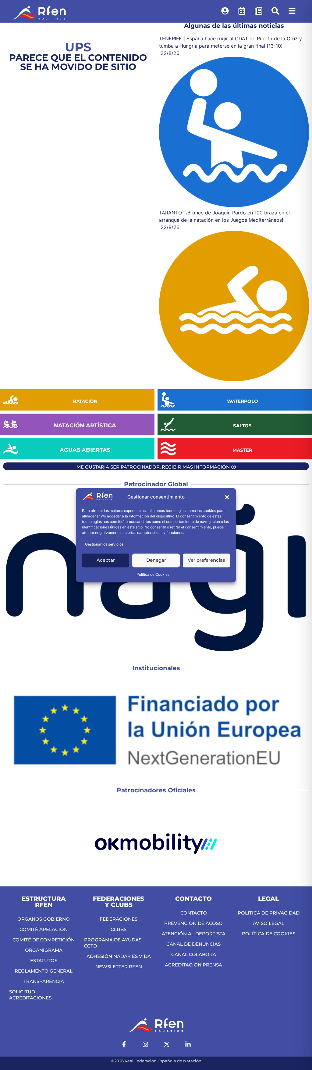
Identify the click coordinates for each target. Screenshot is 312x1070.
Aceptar (106, 560)
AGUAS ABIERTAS (85, 450)
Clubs (118, 929)
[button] (227, 497)
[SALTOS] (168, 424)
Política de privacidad (269, 913)
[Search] (275, 10)
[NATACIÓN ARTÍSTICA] (10, 424)
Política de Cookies (152, 574)
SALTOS (242, 426)
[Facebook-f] (124, 1044)
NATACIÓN (85, 401)
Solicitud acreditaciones (30, 995)
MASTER (242, 450)
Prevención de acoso (193, 923)
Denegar (156, 560)
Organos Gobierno (43, 919)
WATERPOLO (242, 401)
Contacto (193, 913)
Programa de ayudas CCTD (112, 943)
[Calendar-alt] (241, 10)
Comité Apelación (44, 929)
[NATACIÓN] (10, 399)
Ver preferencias (206, 560)
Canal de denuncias (193, 944)
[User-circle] (224, 10)
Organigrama (43, 950)
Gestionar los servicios (104, 544)
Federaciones (118, 919)
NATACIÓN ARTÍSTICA (85, 425)
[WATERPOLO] (168, 399)
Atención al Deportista (193, 934)
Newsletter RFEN (118, 967)
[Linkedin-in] (188, 1044)
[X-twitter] (167, 1044)
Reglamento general (44, 971)
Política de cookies (268, 934)
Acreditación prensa (193, 965)
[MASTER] (168, 448)
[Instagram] (145, 1044)
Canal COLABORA (193, 954)
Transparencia (43, 981)
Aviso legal (268, 923)
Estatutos (43, 960)
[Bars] (292, 10)
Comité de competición (43, 940)
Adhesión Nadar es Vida (119, 956)
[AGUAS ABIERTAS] (10, 448)
